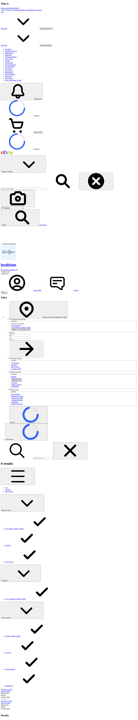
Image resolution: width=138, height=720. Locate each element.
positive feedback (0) (9, 270)
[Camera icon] (18, 198)
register (15, 10)
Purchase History (11, 57)
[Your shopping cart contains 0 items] (17, 132)
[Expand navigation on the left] (18, 476)
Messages (8, 76)
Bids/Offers (9, 53)
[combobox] (24, 189)
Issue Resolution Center (13, 80)
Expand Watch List (46, 28)
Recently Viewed (11, 51)
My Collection (10, 74)
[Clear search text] (70, 450)
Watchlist (8, 55)
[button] (20, 217)
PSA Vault (8, 78)
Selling (7, 61)
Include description (9, 244)
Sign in (8, 10)
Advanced (42, 225)
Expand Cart (38, 132)
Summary (8, 49)
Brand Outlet (26, 10)
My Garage (9, 70)
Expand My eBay (45, 45)
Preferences (9, 72)
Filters (17, 8)
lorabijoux (8, 264)
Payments (8, 69)
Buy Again (9, 59)
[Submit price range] (26, 349)
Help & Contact (36, 10)
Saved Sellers (9, 67)
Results (12, 8)
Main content (5, 8)
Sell (2, 12)
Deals (20, 10)
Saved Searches (10, 65)
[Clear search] (96, 181)
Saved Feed (9, 63)
